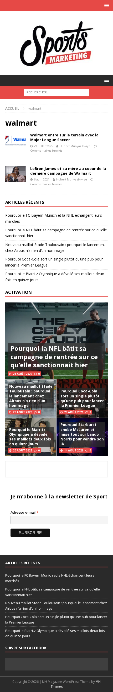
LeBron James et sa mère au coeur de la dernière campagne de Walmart (68, 171)
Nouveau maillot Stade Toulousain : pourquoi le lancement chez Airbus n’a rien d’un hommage (31, 396)
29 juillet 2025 (43, 146)
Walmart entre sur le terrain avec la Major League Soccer (64, 137)
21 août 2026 (22, 374)
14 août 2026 (73, 450)
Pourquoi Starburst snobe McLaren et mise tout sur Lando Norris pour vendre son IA (82, 434)
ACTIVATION (18, 292)
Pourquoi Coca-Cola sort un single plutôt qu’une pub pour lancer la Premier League (82, 398)
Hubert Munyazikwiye (75, 146)
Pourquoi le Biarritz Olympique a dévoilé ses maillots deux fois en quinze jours (30, 436)
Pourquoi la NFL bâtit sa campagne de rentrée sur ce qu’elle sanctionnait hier (54, 356)
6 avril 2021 (41, 179)
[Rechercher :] (56, 91)
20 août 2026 (22, 412)
